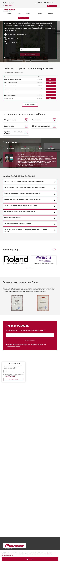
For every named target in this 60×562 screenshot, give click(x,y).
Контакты (50, 13)
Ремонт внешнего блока (9, 85)
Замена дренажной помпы (10, 92)
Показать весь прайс (30, 104)
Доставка (40, 13)
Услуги (9, 13)
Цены (19, 13)
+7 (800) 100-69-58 (10, 6)
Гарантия (28, 13)
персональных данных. (42, 57)
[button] (53, 249)
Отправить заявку (30, 54)
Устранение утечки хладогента (11, 88)
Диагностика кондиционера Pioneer (12, 79)
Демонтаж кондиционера (10, 95)
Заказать (51, 79)
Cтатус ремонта (52, 5)
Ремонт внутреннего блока (10, 82)
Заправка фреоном (8, 98)
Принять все (30, 559)
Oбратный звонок (23, 17)
